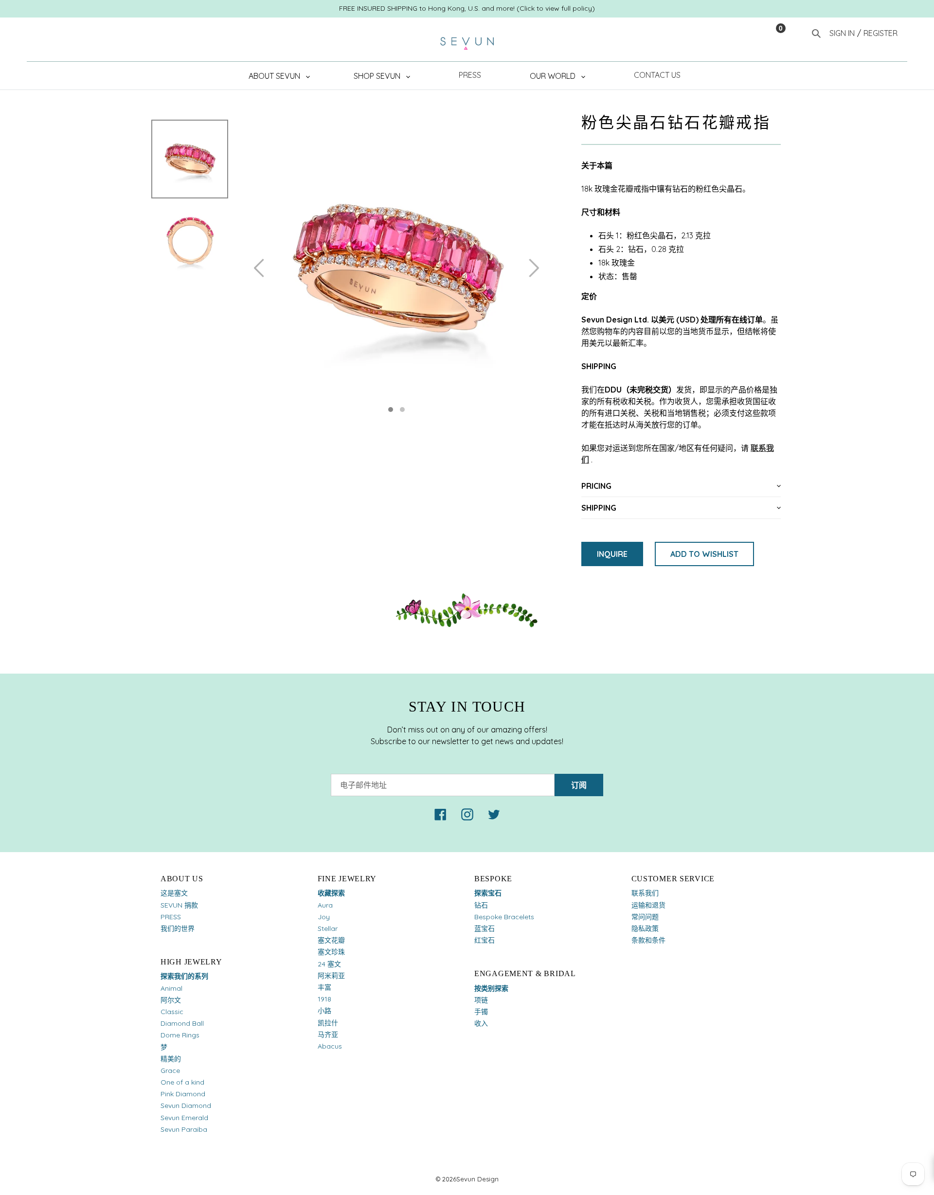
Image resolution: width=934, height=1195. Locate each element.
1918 (324, 999)
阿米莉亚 (331, 975)
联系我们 (645, 893)
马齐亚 (328, 1034)
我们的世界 (178, 928)
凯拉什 (328, 1022)
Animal (171, 988)
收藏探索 (331, 893)
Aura (325, 905)
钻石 (481, 905)
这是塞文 (174, 893)
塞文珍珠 (331, 951)
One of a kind (182, 1082)
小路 (324, 1010)
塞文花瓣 (331, 940)
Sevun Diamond (186, 1105)
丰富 (324, 987)
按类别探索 (491, 988)
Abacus (330, 1046)
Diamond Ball (182, 1023)
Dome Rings (180, 1035)
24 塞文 (329, 964)
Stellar (328, 928)
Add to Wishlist (704, 554)
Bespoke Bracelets (504, 916)
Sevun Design (477, 1179)
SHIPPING (598, 508)
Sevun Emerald (184, 1117)
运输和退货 (648, 905)
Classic (172, 1011)
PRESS (171, 916)
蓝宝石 (484, 928)
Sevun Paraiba (184, 1129)
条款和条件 (648, 940)
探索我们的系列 (184, 976)
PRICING (596, 486)
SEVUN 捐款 (179, 905)
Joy (324, 916)
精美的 (171, 1058)
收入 (481, 1023)
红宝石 (484, 940)
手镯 (481, 1011)
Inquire (612, 554)
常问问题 (645, 916)
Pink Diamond (183, 1093)
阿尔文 (171, 1000)
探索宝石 (488, 893)
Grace (170, 1070)
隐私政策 (645, 928)
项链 (481, 1000)
